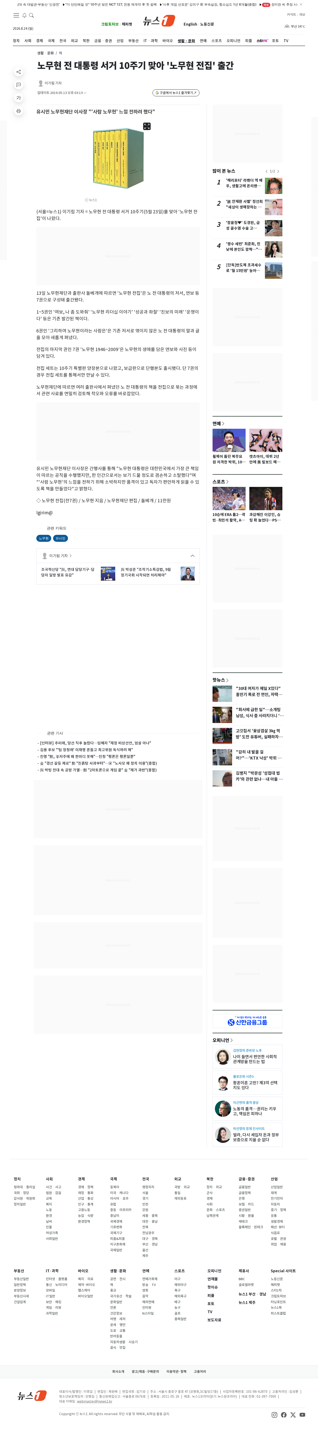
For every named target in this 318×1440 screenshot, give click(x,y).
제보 (302, 15)
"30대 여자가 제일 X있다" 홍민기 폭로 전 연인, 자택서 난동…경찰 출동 (259, 694)
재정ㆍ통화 (85, 1193)
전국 (145, 1179)
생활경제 (277, 1221)
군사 (209, 1193)
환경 (49, 1216)
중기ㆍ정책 (278, 1210)
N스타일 (148, 1313)
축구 (177, 1290)
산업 (274, 1179)
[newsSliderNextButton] (278, 171)
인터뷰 (146, 1308)
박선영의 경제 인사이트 (249, 1128)
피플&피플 (117, 1239)
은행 (242, 1198)
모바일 (50, 1290)
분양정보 (20, 1290)
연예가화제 (149, 1279)
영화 (145, 1290)
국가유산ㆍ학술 (121, 1296)
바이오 (83, 1271)
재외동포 (180, 1198)
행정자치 (148, 1187)
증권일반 (245, 1210)
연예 (217, 423)
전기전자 (277, 1198)
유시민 (60, 538)
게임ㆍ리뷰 (53, 1308)
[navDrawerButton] (16, 15)
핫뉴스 (219, 679)
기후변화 (116, 1227)
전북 (145, 1227)
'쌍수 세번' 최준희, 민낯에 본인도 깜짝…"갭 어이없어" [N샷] (244, 249)
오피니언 (221, 1040)
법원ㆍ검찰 (53, 1193)
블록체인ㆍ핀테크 (251, 1227)
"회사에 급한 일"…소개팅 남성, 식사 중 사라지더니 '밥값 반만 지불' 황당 (259, 716)
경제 (81, 1179)
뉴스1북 (276, 1308)
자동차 (275, 1204)
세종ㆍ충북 (150, 1216)
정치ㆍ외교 (214, 1187)
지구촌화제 (117, 1244)
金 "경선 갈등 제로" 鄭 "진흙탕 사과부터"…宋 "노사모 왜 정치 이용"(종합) (98, 763)
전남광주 (148, 1233)
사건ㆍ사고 (53, 1187)
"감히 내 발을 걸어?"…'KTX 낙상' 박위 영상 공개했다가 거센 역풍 (258, 758)
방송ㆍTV (149, 1285)
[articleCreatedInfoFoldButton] (85, 93)
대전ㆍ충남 (150, 1221)
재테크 (243, 1221)
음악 (145, 1296)
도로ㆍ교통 (117, 1331)
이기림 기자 (53, 83)
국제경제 (116, 1221)
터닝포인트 (278, 1302)
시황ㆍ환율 (246, 1216)
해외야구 (180, 1285)
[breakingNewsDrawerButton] (24, 14)
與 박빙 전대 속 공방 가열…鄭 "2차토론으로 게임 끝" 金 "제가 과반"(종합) (98, 770)
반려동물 (116, 1336)
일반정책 (20, 1285)
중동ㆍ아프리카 (121, 1210)
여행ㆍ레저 (117, 1319)
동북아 (114, 1187)
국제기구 (116, 1233)
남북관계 (212, 1216)
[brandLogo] (159, 20)
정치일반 (20, 1204)
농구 (177, 1308)
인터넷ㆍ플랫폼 (56, 1279)
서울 (145, 1193)
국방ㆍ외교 (182, 1187)
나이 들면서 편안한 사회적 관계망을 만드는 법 (255, 1059)
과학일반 (52, 1313)
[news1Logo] (32, 1395)
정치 (17, 1179)
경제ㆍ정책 (85, 1187)
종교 (113, 1290)
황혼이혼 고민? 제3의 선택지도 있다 (255, 1085)
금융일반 (245, 1187)
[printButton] (18, 110)
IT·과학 (52, 1271)
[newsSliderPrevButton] (266, 171)
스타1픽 (276, 1290)
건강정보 (116, 1313)
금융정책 (245, 1193)
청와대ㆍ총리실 (24, 1187)
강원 (145, 1210)
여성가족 (52, 1233)
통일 (177, 1193)
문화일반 (116, 1302)
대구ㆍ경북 (150, 1239)
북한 (209, 1179)
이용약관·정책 (176, 1372)
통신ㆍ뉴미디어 (56, 1285)
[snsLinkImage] (274, 1414)
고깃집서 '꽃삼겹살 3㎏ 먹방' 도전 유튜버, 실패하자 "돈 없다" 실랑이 (258, 737)
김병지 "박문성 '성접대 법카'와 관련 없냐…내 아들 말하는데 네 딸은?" (259, 779)
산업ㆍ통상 (85, 1198)
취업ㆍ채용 (278, 1244)
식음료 (275, 1233)
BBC (242, 1279)
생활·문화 (118, 1271)
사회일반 (52, 1239)
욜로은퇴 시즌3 (243, 1076)
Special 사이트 (283, 1271)
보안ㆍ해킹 (53, 1302)
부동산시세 (21, 1296)
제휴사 (244, 1271)
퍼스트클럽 (278, 1313)
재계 (274, 1193)
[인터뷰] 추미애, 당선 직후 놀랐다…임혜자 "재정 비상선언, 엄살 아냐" (95, 743)
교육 (49, 1198)
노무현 (44, 538)
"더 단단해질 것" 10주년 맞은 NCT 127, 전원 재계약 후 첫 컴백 (92, 4)
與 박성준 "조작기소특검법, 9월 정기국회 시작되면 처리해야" (146, 572)
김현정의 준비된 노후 (247, 1050)
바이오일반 (85, 1296)
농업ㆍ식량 (85, 1216)
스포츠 (219, 481)
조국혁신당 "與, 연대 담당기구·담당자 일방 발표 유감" (68, 572)
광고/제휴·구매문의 (145, 1372)
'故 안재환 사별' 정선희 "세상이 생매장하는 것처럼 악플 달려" (244, 207)
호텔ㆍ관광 (278, 1239)
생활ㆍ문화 (45, 53)
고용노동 (84, 1210)
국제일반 (116, 1250)
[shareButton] (18, 71)
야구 (177, 1279)
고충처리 (200, 1372)
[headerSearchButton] (31, 14)
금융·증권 (247, 1179)
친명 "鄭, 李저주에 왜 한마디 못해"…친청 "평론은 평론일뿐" (87, 756)
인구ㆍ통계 (85, 1204)
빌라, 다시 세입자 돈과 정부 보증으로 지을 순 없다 (256, 1137)
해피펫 (127, 24)
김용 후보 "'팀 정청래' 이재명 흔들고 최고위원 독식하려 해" (86, 749)
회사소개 (118, 1372)
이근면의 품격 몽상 (246, 1102)
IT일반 (50, 1296)
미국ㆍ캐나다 (119, 1193)
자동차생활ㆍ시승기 (124, 1342)
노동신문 (207, 24)
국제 (113, 1179)
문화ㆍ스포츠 (215, 1210)
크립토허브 (110, 24)
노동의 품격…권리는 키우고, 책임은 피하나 (254, 1111)
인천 (145, 1204)
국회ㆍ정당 (21, 1193)
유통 (274, 1216)
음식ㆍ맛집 (117, 1348)
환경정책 (84, 1221)
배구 (177, 1302)
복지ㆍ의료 (85, 1279)
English (190, 24)
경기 (145, 1198)
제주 (145, 1256)
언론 (113, 1308)
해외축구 (180, 1296)
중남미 (114, 1216)
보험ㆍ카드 (246, 1204)
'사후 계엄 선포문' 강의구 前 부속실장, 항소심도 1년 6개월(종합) (190, 4)
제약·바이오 (86, 1285)
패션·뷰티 (278, 1227)
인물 (49, 1227)
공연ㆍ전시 (117, 1279)
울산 (145, 1250)
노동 (49, 1210)
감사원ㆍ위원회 (24, 1198)
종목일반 (180, 1319)
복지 (49, 1204)
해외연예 (148, 1302)
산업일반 (277, 1187)
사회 (49, 1179)
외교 (177, 1179)
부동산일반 (21, 1279)
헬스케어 (84, 1290)
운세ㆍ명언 (117, 1325)
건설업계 (20, 1302)
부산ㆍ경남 (150, 1244)
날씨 (49, 1221)
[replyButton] (18, 84)
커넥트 (291, 15)
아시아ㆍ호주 (119, 1198)
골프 (177, 1313)
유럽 (113, 1204)
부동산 (19, 1271)
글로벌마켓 (246, 1285)
